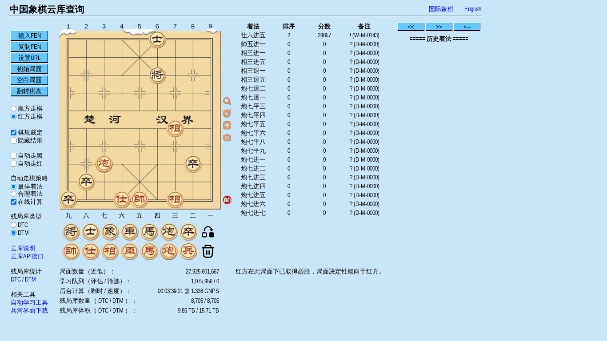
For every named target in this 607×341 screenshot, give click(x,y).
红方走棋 (29, 116)
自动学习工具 (29, 302)
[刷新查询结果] (227, 113)
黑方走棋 (29, 108)
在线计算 (29, 201)
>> (439, 26)
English (472, 8)
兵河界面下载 (29, 310)
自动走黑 (29, 155)
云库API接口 (27, 256)
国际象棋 (441, 8)
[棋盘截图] (227, 137)
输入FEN (29, 35)
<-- (466, 26)
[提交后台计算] (227, 101)
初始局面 (29, 68)
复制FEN (29, 46)
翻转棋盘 (29, 91)
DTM (22, 232)
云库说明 (23, 248)
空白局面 (29, 79)
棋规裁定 (29, 132)
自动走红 (29, 163)
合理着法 (29, 193)
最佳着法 (29, 186)
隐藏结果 (29, 140)
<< (411, 26)
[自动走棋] (227, 125)
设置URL (29, 57)
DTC (22, 224)
